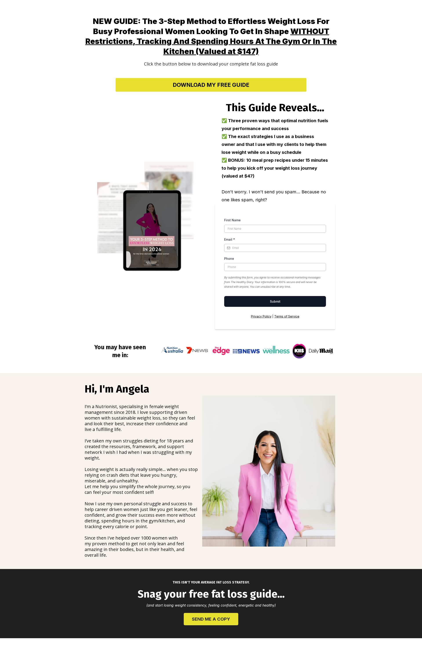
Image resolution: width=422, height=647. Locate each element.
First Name (232, 220)
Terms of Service (286, 316)
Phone (229, 258)
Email (229, 239)
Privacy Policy (261, 316)
